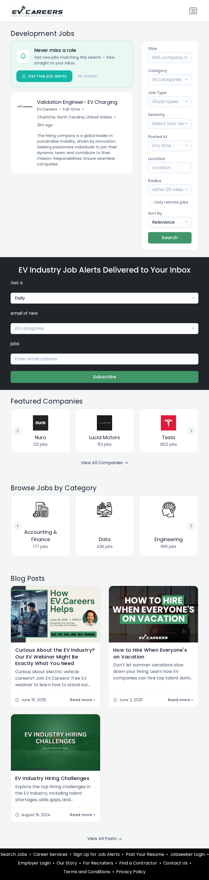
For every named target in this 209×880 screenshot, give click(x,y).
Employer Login (34, 863)
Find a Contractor (138, 863)
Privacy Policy (131, 872)
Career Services (50, 854)
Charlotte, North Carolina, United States (74, 117)
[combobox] (170, 79)
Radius (154, 180)
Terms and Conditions (86, 872)
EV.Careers (47, 109)
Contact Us (175, 863)
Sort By (155, 213)
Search (170, 238)
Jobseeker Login (187, 854)
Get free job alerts (47, 76)
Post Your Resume (145, 854)
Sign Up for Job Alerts (96, 854)
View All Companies (102, 463)
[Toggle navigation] (193, 11)
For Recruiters (98, 863)
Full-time (71, 109)
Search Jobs (14, 854)
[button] (191, 526)
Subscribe (104, 377)
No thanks (87, 76)
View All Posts (102, 838)
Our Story (67, 863)
